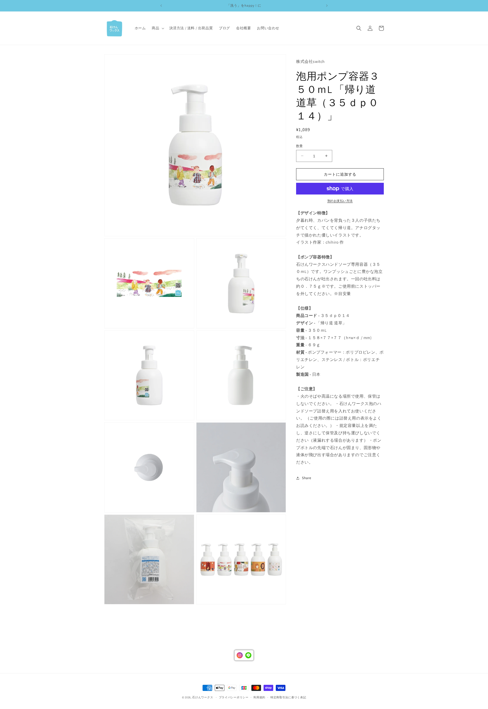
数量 (299, 146)
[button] (157, 28)
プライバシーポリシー (234, 697)
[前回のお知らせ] (161, 5)
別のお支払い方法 (340, 201)
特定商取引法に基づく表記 (288, 697)
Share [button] (306, 478)
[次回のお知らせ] (326, 5)
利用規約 (259, 697)
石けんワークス (202, 697)
